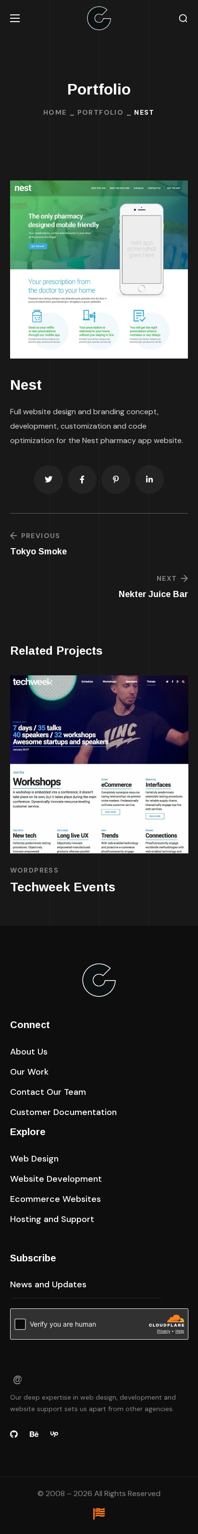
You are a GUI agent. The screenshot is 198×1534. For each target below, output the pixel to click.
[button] (183, 18)
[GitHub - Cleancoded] (14, 1434)
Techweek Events (62, 887)
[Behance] (34, 1434)
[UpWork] (54, 1434)
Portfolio (100, 112)
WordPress (34, 870)
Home (55, 112)
